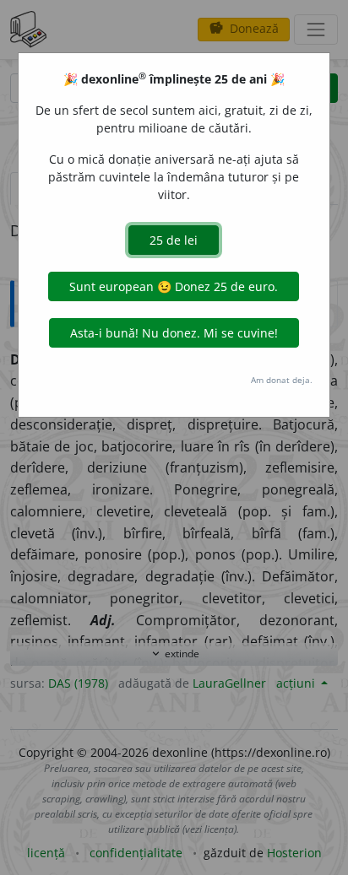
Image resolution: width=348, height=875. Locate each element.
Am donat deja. (282, 380)
